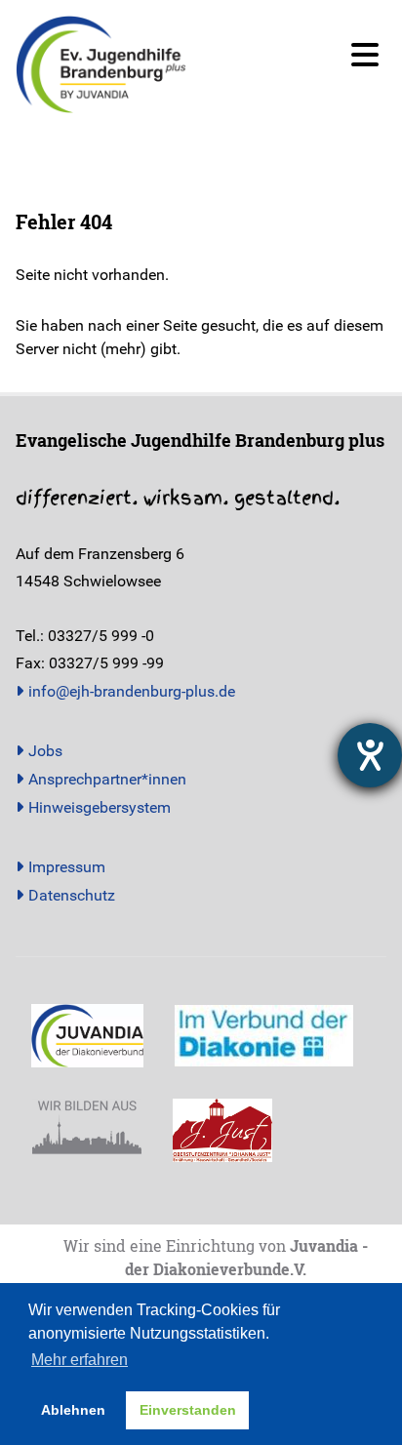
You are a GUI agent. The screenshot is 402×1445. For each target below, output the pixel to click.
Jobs (45, 751)
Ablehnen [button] (73, 1410)
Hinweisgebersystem (99, 807)
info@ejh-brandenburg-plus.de (131, 691)
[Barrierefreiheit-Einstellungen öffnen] (370, 755)
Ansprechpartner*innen (107, 779)
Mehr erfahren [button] (79, 1359)
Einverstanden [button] (188, 1410)
